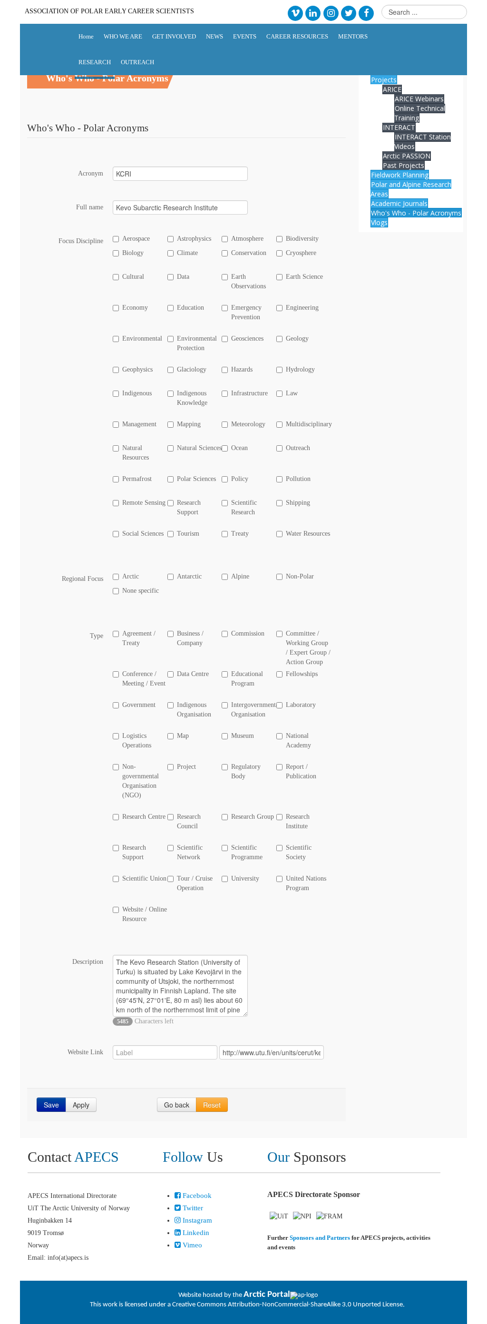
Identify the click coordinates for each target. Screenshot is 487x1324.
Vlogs (379, 222)
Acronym (90, 173)
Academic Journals (399, 203)
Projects (384, 79)
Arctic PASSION (406, 155)
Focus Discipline (80, 241)
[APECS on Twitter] (348, 12)
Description (87, 961)
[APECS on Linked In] (313, 12)
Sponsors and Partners (320, 1237)
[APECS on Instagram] (331, 12)
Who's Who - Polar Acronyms (416, 212)
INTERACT (399, 127)
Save (51, 1104)
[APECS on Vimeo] (295, 12)
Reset (212, 1104)
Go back (176, 1104)
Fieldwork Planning (400, 174)
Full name (89, 207)
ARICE (392, 89)
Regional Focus (82, 578)
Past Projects (403, 165)
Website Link (85, 1052)
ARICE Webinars (419, 98)
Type (96, 635)
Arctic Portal (267, 1294)
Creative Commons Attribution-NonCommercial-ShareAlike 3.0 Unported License (287, 1304)
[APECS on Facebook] (366, 12)
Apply (81, 1104)
